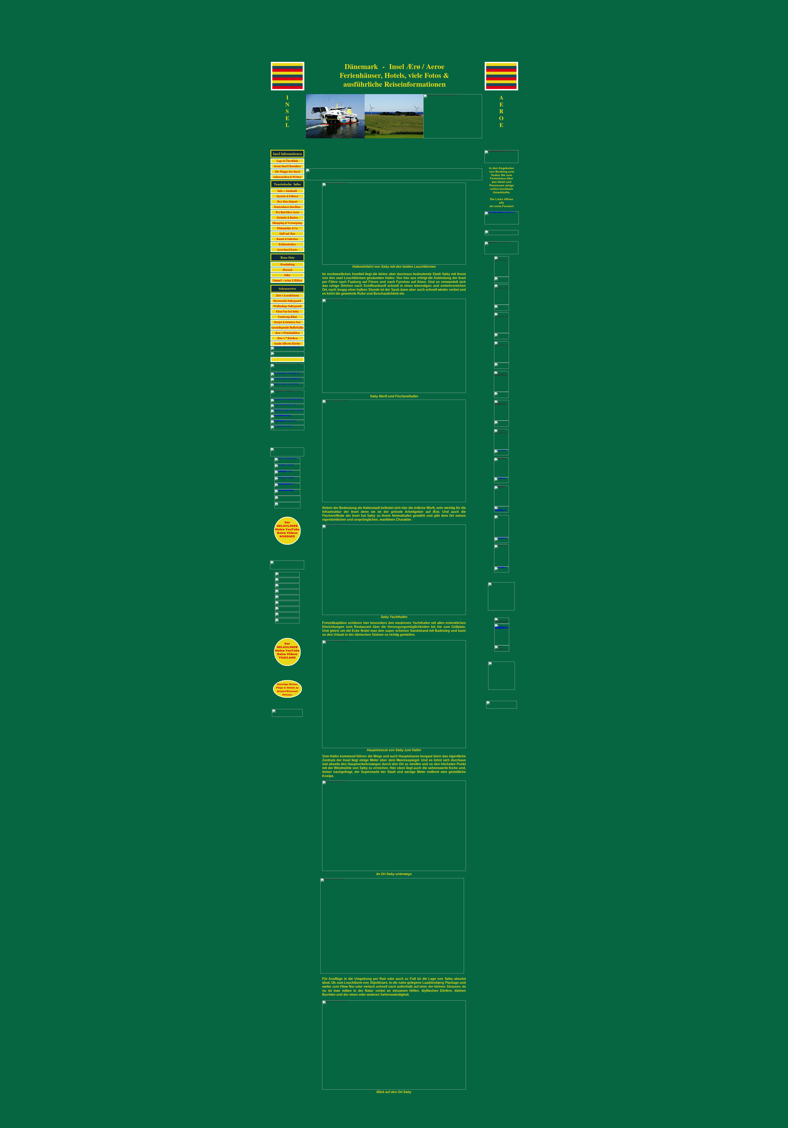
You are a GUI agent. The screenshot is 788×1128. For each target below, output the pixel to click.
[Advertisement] (394, 29)
